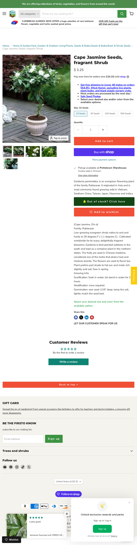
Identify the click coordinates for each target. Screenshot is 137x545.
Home (6, 45)
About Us (16, 516)
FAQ (47, 523)
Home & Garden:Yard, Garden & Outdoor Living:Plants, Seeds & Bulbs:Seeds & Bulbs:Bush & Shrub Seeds (71, 45)
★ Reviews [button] (134, 275)
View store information (88, 175)
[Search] (121, 14)
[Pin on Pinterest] (92, 317)
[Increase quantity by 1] (103, 129)
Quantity (78, 122)
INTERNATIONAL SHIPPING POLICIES (47, 520)
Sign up (54, 439)
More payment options (104, 159)
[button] (7, 151)
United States (67, 481)
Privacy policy (31, 516)
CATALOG (46, 516)
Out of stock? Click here (106, 201)
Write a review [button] (68, 362)
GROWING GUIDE (62, 523)
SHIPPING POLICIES (15, 520)
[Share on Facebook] (76, 317)
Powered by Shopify (68, 530)
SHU (39, 523)
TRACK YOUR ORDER (66, 516)
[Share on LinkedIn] (87, 317)
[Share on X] (81, 317)
